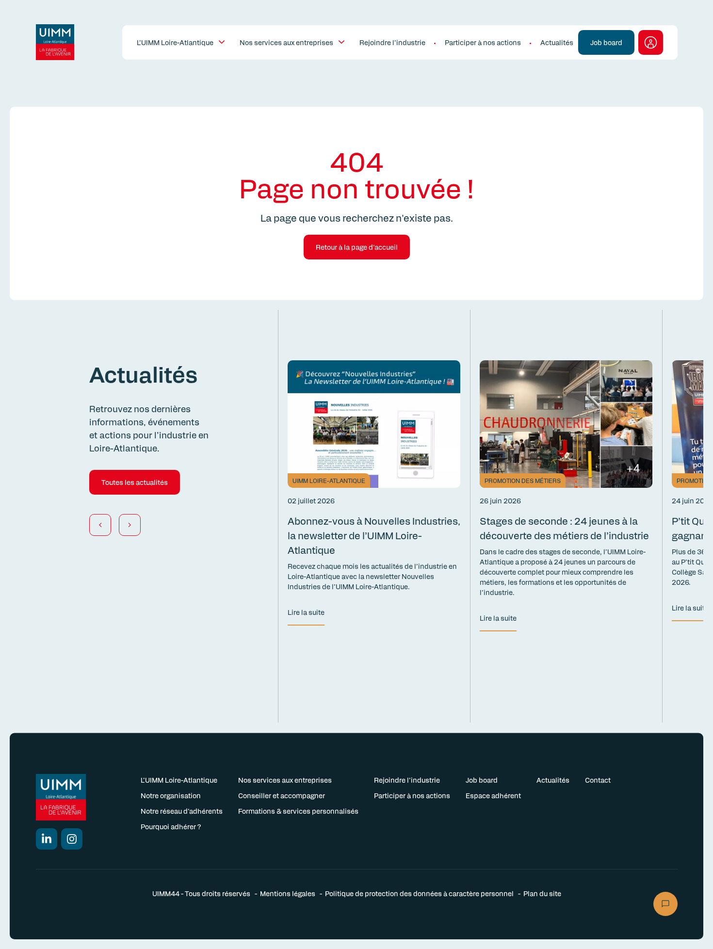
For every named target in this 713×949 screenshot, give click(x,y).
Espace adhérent (493, 795)
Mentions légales (287, 893)
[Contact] (665, 904)
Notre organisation (171, 795)
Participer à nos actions (483, 42)
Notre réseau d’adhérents (182, 810)
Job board (482, 779)
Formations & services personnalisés (298, 810)
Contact (598, 779)
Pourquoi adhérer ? (171, 826)
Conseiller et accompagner (281, 795)
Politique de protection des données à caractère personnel (419, 893)
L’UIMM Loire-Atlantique (175, 42)
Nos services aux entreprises (286, 42)
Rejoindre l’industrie (392, 42)
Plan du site (542, 893)
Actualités (556, 42)
